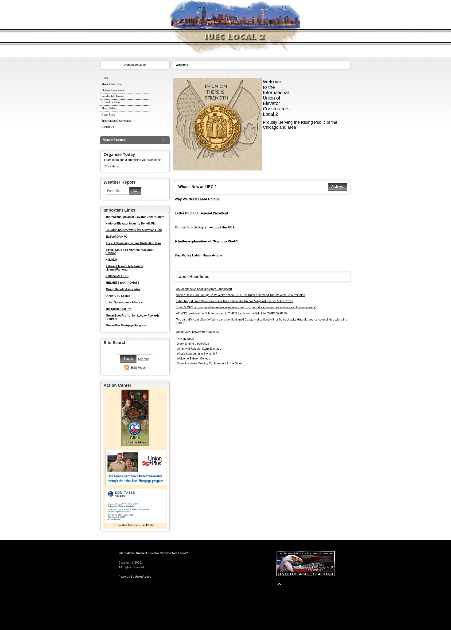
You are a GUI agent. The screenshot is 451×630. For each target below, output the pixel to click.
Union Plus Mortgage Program (126, 325)
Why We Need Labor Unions (197, 199)
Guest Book (108, 114)
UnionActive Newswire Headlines (197, 331)
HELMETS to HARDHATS (122, 282)
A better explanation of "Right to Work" (206, 241)
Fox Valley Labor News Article (198, 255)
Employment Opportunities (116, 120)
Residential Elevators (113, 96)
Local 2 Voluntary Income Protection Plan (133, 243)
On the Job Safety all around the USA (205, 227)
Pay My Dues (185, 338)
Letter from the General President (201, 213)
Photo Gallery (109, 108)
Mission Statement (111, 84)
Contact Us (107, 126)
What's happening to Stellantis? (197, 353)
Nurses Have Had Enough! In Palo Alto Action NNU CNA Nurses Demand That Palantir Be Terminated (240, 295)
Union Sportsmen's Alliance (124, 302)
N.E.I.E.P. (111, 259)
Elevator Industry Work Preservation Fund (133, 230)
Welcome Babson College (193, 358)
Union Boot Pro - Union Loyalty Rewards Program (132, 317)
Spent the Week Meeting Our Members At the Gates (209, 363)
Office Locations (110, 102)
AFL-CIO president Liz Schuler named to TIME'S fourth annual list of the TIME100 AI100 (231, 313)
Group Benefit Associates (123, 289)
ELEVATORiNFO (116, 236)
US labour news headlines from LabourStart (204, 289)
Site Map (143, 359)
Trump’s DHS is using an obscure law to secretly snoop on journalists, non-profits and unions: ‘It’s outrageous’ (246, 307)
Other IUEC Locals (117, 296)
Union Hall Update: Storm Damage (199, 348)
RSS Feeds (138, 367)
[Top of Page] (279, 584)
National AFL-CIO (116, 276)
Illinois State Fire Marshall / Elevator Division (129, 251)
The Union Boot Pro (118, 309)
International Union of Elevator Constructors (134, 217)
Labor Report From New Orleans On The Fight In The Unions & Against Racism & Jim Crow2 (234, 301)
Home (104, 78)
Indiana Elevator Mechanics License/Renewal (124, 268)
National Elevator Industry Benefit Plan (131, 223)
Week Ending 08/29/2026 (193, 343)
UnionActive (143, 576)
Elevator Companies (112, 90)
